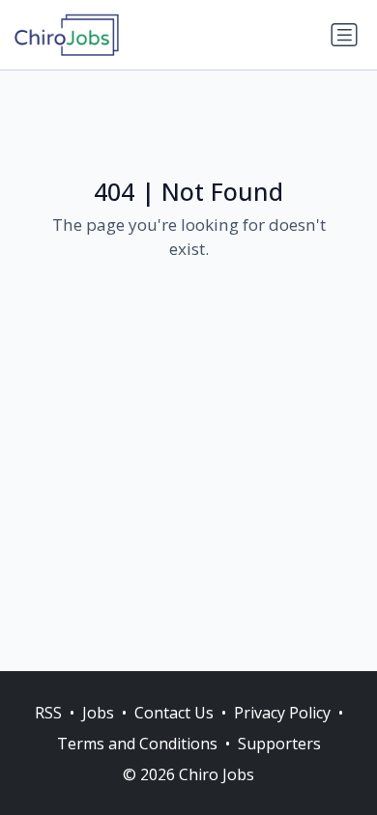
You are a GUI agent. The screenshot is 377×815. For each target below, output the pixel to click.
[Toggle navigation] (344, 34)
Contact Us (174, 712)
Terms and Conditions (137, 743)
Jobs (98, 712)
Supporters (279, 743)
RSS (48, 712)
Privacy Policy (282, 712)
